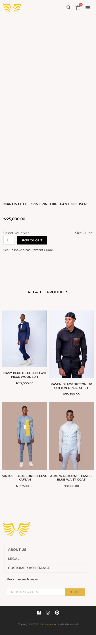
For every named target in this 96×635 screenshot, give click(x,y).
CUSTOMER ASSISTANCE (29, 568)
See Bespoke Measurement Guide (28, 250)
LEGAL (13, 559)
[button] (68, 7)
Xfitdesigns (46, 624)
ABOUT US (17, 549)
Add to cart (32, 240)
